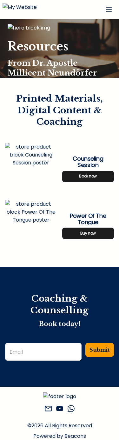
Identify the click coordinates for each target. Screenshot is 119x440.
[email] (48, 410)
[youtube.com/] (59, 410)
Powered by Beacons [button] (59, 436)
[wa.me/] (71, 410)
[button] (20, 9)
